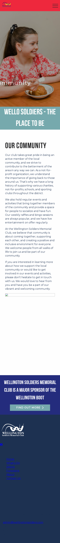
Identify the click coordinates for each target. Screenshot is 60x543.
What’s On (13, 462)
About (10, 474)
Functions (12, 470)
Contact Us (13, 478)
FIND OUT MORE (28, 407)
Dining (10, 466)
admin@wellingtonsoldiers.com (23, 522)
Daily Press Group (28, 533)
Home (10, 459)
